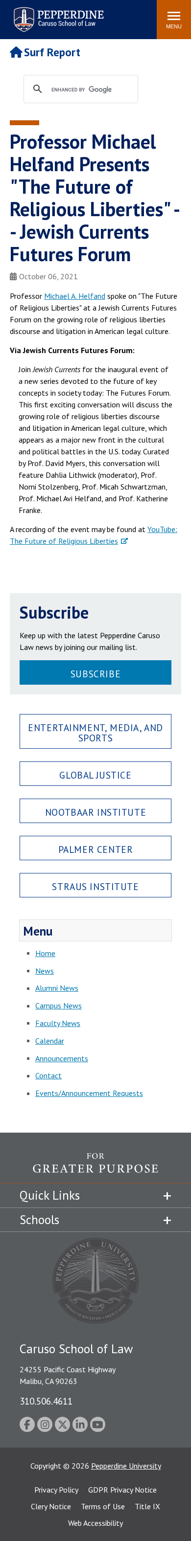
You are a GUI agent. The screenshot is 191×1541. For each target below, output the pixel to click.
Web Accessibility (95, 1523)
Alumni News (56, 988)
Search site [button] (16, 14)
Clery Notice (51, 1506)
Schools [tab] (39, 1220)
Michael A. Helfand (74, 296)
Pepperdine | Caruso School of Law (57, 13)
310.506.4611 (46, 1401)
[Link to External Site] (95, 1168)
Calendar (49, 1041)
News (44, 971)
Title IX (147, 1506)
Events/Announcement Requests (89, 1093)
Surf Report (52, 52)
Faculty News (57, 1023)
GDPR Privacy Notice (122, 1490)
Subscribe (95, 674)
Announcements (61, 1058)
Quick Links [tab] (50, 1195)
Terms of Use (103, 1506)
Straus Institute (95, 886)
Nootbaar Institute (95, 812)
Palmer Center (95, 849)
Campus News (58, 1005)
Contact (48, 1075)
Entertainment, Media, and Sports (95, 732)
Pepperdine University (126, 1466)
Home (45, 953)
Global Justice (95, 775)
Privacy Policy (56, 1490)
